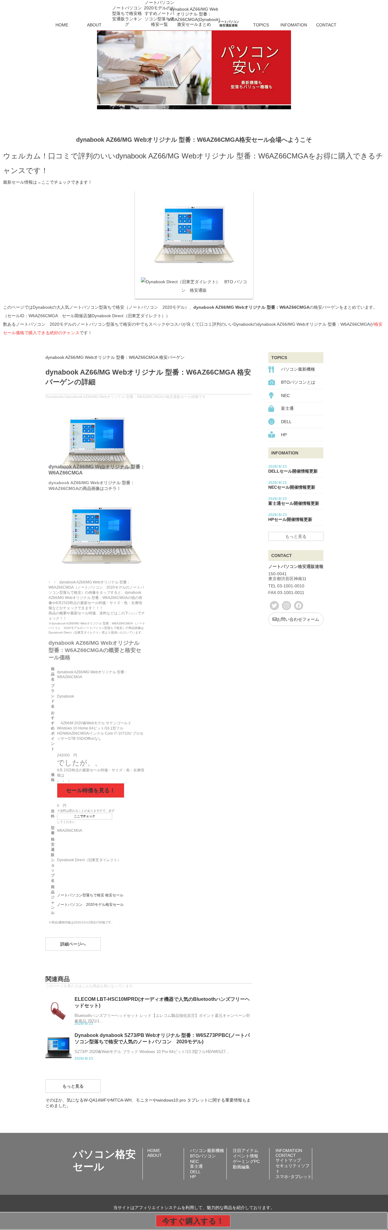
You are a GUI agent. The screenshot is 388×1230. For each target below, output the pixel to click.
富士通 (287, 408)
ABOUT (94, 24)
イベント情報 (245, 1156)
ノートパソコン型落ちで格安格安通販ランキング (127, 16)
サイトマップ (288, 1160)
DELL (286, 421)
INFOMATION (293, 24)
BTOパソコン (203, 1156)
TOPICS (261, 24)
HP (284, 434)
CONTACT (326, 24)
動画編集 (241, 1166)
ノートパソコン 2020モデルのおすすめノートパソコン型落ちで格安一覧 (160, 16)
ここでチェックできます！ (66, 182)
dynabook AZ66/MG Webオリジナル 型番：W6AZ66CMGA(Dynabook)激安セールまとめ (194, 17)
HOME (61, 24)
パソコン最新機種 (298, 369)
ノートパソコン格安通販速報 (228, 23)
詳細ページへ (73, 944)
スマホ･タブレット (294, 1176)
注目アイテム (245, 1150)
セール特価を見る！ (90, 790)
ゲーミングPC (246, 1161)
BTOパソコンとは (298, 382)
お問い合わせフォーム (298, 619)
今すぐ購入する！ (193, 1221)
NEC (285, 395)
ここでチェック (84, 816)
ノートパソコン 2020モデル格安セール (90, 904)
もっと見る (73, 1086)
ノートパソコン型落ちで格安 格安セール (90, 895)
